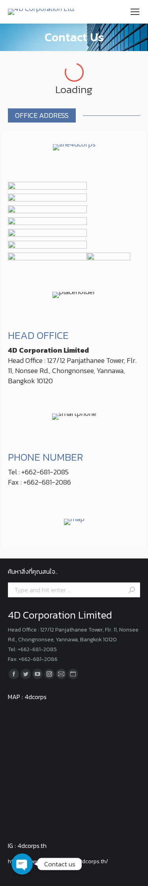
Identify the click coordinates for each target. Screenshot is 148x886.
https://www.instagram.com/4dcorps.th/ (58, 861)
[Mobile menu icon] (135, 12)
